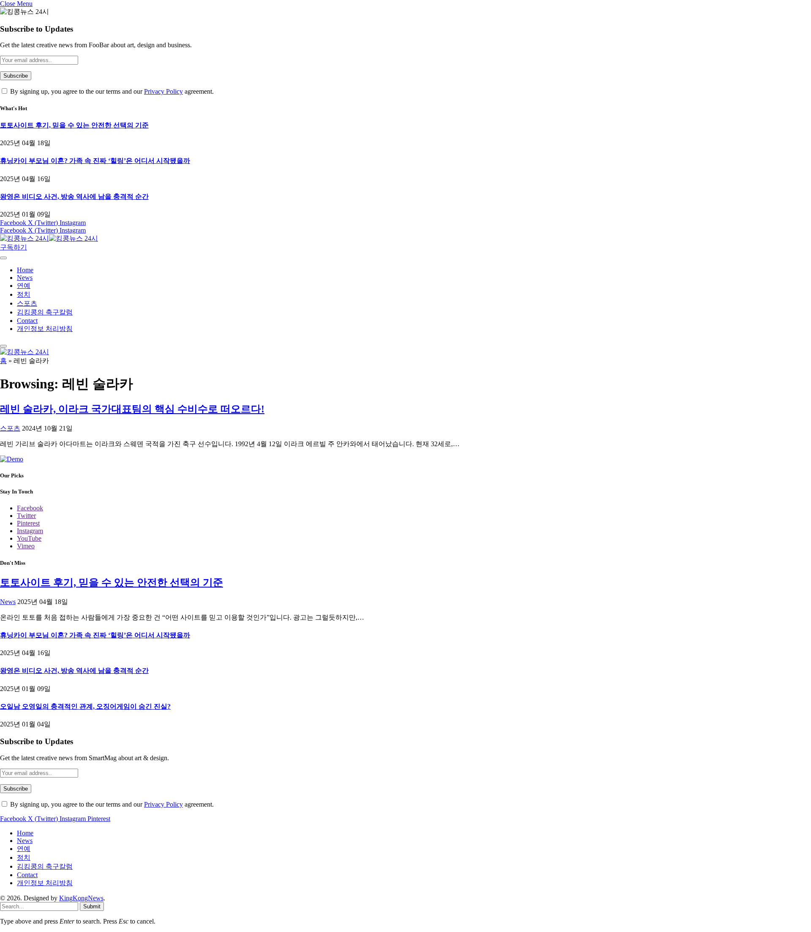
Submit (92, 906)
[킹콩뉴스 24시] (49, 238)
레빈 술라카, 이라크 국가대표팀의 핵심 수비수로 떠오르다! (132, 409)
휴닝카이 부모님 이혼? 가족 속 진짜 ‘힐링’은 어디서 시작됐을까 (95, 160)
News (25, 277)
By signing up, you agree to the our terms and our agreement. (111, 91)
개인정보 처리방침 (45, 328)
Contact (27, 320)
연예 (23, 285)
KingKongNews (81, 898)
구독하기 (13, 247)
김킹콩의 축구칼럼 (45, 312)
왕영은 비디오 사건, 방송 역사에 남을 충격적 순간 (74, 196)
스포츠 (27, 303)
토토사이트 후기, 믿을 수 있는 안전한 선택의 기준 (74, 125)
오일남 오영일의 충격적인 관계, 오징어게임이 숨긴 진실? (85, 706)
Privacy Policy (163, 91)
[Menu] (3, 258)
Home (25, 270)
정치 (23, 294)
